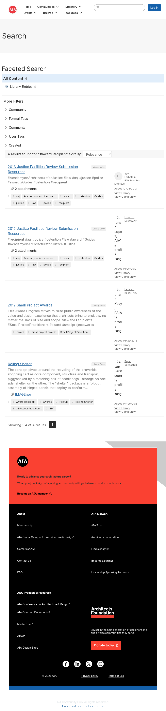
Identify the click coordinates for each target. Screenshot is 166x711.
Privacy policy (89, 676)
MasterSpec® (25, 624)
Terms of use (116, 676)
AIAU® (21, 636)
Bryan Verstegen (131, 363)
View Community (125, 196)
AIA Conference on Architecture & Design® (43, 604)
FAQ (19, 572)
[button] (48, 7)
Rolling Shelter (20, 364)
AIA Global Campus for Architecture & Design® (45, 537)
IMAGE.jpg (23, 394)
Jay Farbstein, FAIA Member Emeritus (127, 178)
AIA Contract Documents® (33, 612)
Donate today (104, 645)
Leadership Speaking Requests (110, 572)
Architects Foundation (105, 537)
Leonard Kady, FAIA (131, 291)
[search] (98, 7)
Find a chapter (100, 549)
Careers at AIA (26, 549)
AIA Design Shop (27, 647)
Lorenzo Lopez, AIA (131, 219)
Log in (154, 7)
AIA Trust (97, 525)
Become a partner (102, 560)
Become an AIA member (32, 493)
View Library (122, 193)
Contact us (24, 560)
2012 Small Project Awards (30, 305)
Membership (25, 525)
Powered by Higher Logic (83, 706)
